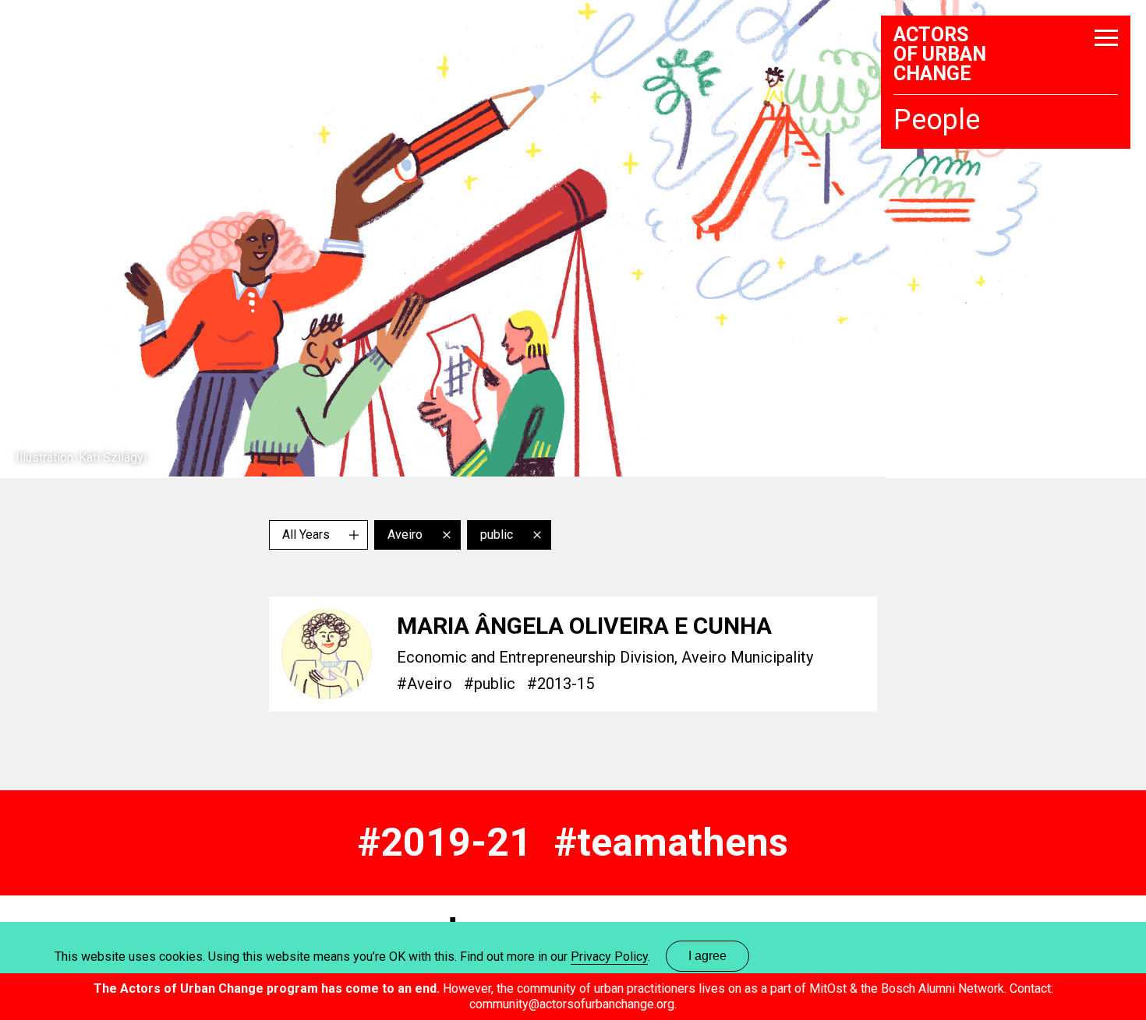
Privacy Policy (609, 956)
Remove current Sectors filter (537, 535)
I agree (707, 955)
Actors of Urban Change (939, 54)
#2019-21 (445, 842)
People (936, 120)
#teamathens (671, 842)
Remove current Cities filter (446, 535)
